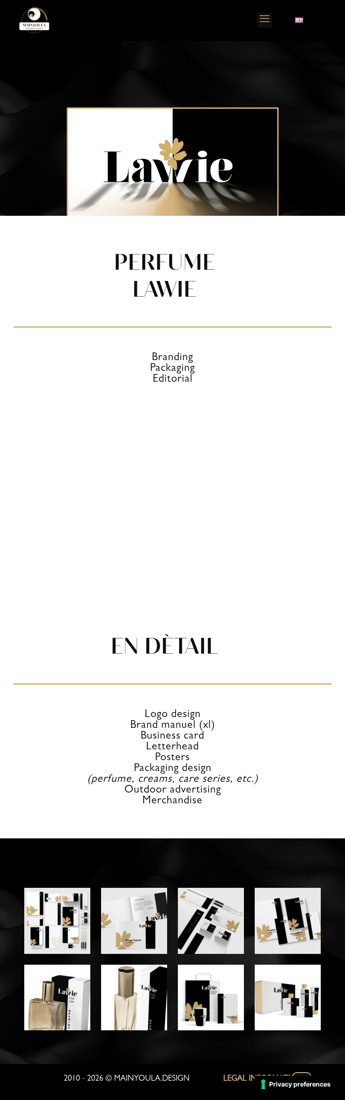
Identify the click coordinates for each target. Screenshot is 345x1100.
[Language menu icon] (302, 20)
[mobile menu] (264, 20)
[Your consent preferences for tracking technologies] (296, 1084)
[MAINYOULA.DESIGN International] (34, 20)
